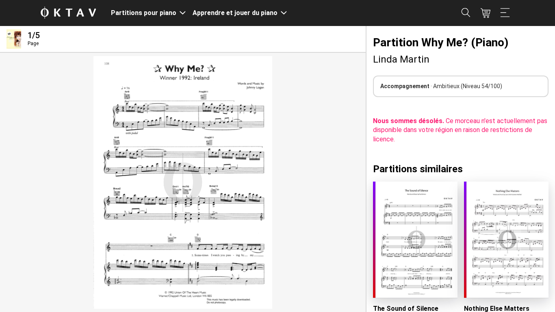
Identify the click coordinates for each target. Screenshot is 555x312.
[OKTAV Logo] (68, 13)
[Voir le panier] (485, 13)
